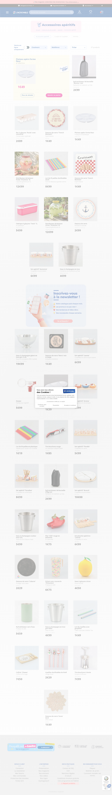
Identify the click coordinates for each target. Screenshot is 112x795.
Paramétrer (56, 405)
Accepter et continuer (70, 405)
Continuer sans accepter (42, 405)
